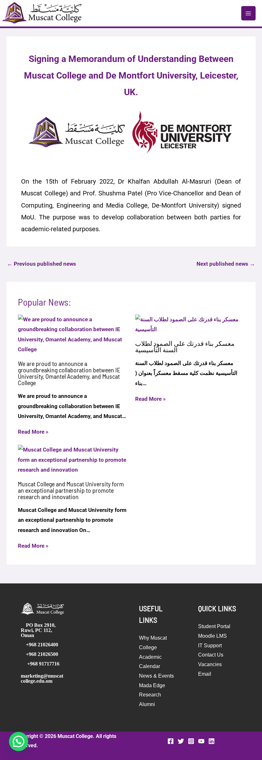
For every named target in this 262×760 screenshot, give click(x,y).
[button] (18, 741)
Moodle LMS (212, 636)
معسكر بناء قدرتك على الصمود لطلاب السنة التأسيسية (185, 346)
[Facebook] (170, 741)
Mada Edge (152, 685)
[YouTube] (201, 741)
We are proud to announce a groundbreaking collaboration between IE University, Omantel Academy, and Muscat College (69, 373)
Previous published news (41, 264)
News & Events (156, 676)
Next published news (225, 264)
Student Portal (214, 626)
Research (150, 694)
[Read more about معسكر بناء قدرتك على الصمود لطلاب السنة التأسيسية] (189, 324)
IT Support (210, 645)
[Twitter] (181, 741)
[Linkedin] (211, 741)
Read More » (33, 432)
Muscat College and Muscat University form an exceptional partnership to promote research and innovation (71, 490)
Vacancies (210, 664)
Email (204, 674)
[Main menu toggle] (248, 13)
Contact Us (210, 654)
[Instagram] (191, 741)
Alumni (147, 704)
